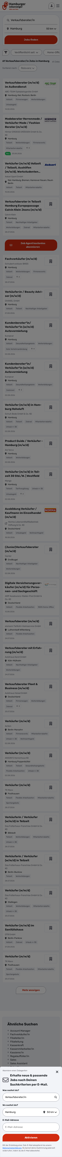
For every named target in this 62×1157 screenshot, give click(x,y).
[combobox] (29, 1097)
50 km (50, 1112)
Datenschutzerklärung (12, 1148)
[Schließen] (57, 1072)
